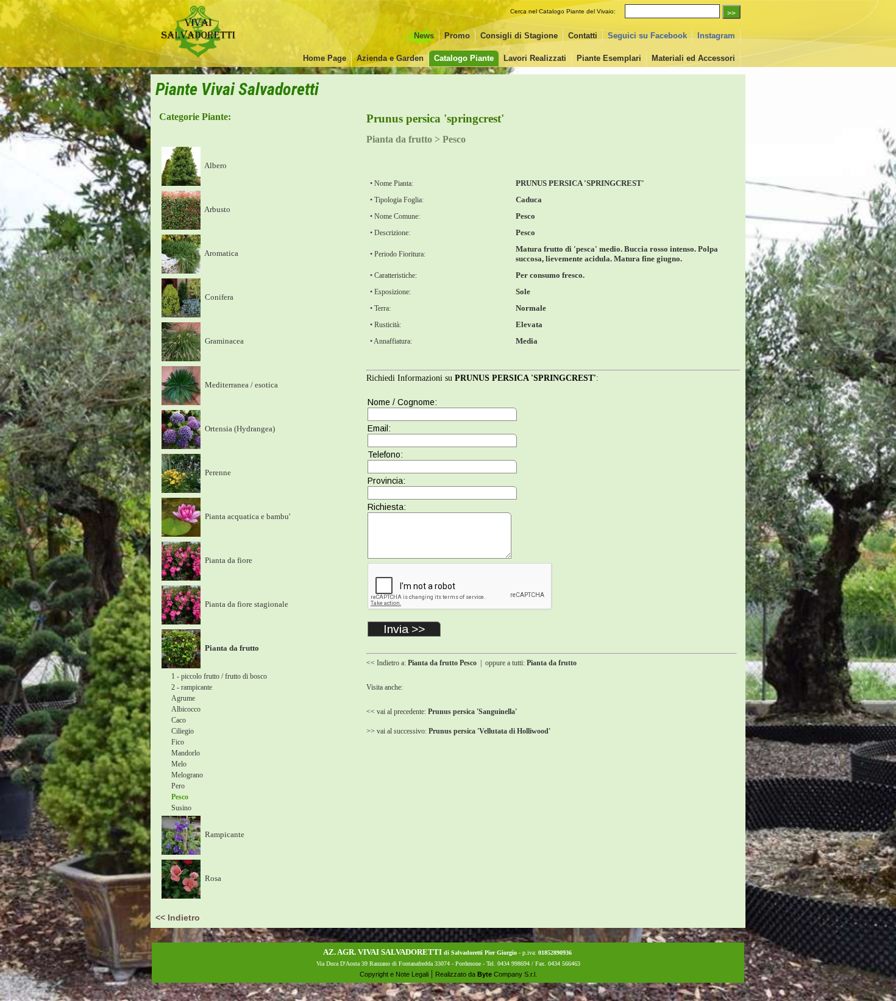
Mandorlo (185, 753)
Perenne (217, 472)
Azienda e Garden (390, 58)
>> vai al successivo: (458, 731)
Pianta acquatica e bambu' (246, 516)
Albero (215, 165)
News (424, 35)
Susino (181, 808)
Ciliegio (182, 731)
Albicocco (186, 709)
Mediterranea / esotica (240, 384)
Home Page (324, 58)
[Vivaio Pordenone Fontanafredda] (198, 59)
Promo (457, 35)
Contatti (582, 35)
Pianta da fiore (227, 560)
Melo (179, 764)
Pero (178, 786)
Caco (178, 720)
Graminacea (223, 340)
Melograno (187, 775)
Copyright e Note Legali (394, 974)
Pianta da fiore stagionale (245, 604)
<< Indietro (177, 917)
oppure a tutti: (531, 663)
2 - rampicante (191, 687)
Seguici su (647, 35)
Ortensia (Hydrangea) (239, 428)
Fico (177, 742)
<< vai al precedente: (441, 711)
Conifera (218, 297)
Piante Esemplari (609, 58)
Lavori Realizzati (534, 58)
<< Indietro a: (421, 663)
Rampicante (223, 834)
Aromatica (220, 253)
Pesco (179, 797)
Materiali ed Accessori (693, 58)
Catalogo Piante (464, 58)
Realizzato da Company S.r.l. (486, 974)
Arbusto (216, 209)
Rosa (212, 878)
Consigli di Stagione (519, 35)
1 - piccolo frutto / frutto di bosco (219, 676)
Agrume (183, 698)
